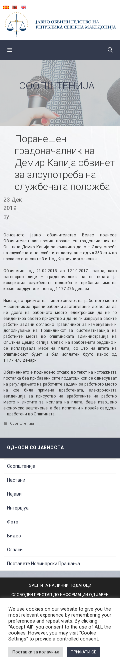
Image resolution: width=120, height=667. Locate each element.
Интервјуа (18, 508)
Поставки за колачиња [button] (35, 651)
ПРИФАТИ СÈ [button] (83, 651)
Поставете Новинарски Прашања (43, 563)
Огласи (15, 549)
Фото (12, 521)
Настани (16, 480)
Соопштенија (57, 85)
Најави (14, 494)
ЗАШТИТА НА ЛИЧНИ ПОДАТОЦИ (60, 585)
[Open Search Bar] (110, 50)
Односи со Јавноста (35, 447)
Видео (14, 535)
